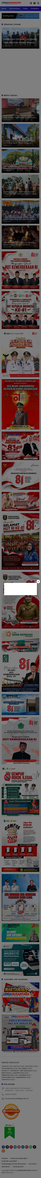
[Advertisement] (22, 588)
